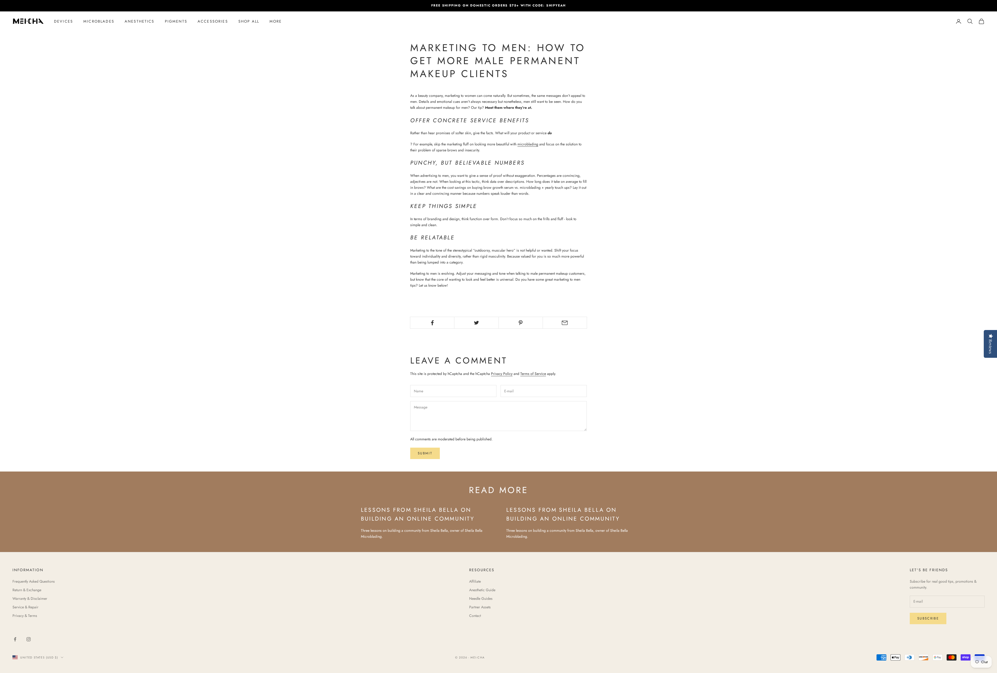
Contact (475, 615)
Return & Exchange (26, 590)
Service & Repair (25, 607)
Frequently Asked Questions (33, 581)
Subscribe (928, 618)
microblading (527, 144)
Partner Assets (480, 607)
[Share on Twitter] (476, 322)
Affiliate (475, 581)
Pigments (176, 21)
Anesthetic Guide (482, 590)
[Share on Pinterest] (521, 322)
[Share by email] (565, 322)
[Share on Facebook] (432, 322)
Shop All (248, 21)
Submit (425, 453)
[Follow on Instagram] (28, 639)
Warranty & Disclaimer (29, 598)
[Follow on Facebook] (15, 639)
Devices (63, 21)
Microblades (98, 21)
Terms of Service (533, 373)
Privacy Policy (502, 373)
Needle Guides (481, 598)
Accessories (213, 21)
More (276, 21)
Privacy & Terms (24, 615)
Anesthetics (139, 21)
